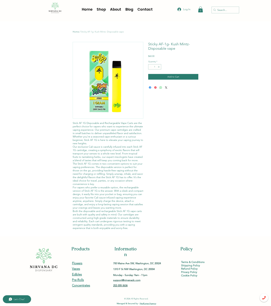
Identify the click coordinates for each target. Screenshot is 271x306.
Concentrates (81, 285)
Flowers (77, 263)
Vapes (76, 269)
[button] (200, 9)
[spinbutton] (154, 66)
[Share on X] (166, 87)
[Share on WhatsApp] (160, 87)
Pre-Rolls (78, 280)
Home (76, 31)
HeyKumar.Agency (148, 303)
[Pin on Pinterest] (155, 87)
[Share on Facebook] (150, 87)
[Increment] (159, 66)
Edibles (77, 274)
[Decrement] (150, 66)
